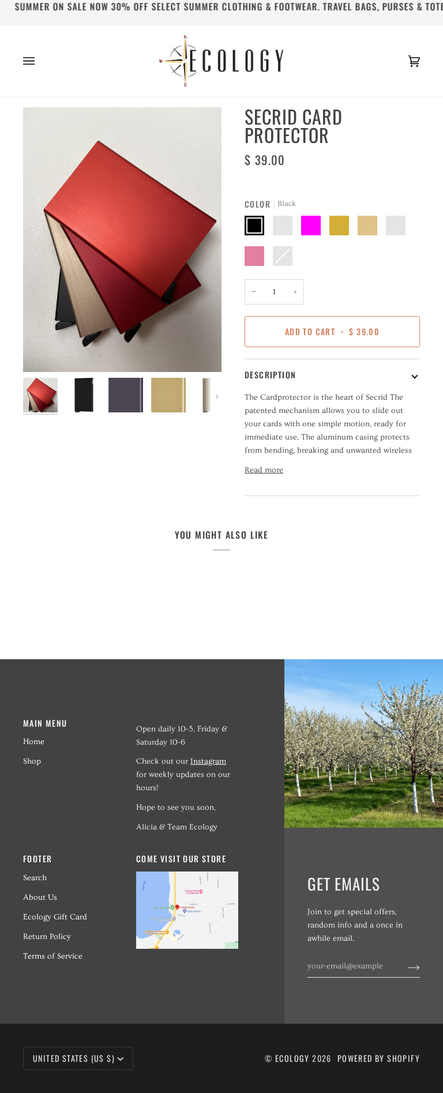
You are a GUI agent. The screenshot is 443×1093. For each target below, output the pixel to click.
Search (35, 877)
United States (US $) (74, 1058)
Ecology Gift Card (55, 917)
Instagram (208, 761)
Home (33, 741)
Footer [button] (37, 858)
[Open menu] (40, 60)
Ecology (293, 1058)
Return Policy (47, 936)
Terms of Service (52, 956)
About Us (40, 897)
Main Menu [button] (45, 723)
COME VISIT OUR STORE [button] (181, 858)
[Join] (404, 966)
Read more (264, 470)
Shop (32, 761)
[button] (187, 720)
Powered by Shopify (378, 1058)
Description (270, 375)
